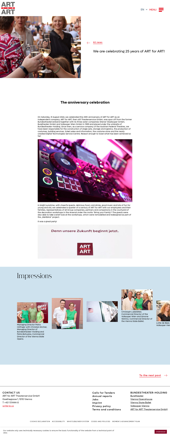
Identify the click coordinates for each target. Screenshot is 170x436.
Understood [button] (160, 432)
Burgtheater (136, 395)
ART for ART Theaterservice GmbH (149, 409)
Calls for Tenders (103, 392)
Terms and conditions (106, 409)
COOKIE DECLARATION (40, 421)
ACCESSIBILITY (58, 421)
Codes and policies (100, 421)
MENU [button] (153, 9)
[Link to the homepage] (8, 8)
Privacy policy (101, 406)
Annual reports (102, 396)
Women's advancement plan (126, 421)
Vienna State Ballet (140, 402)
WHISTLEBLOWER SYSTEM (78, 421)
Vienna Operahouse (141, 399)
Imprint (97, 403)
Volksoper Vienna (139, 406)
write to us (8, 406)
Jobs (95, 399)
